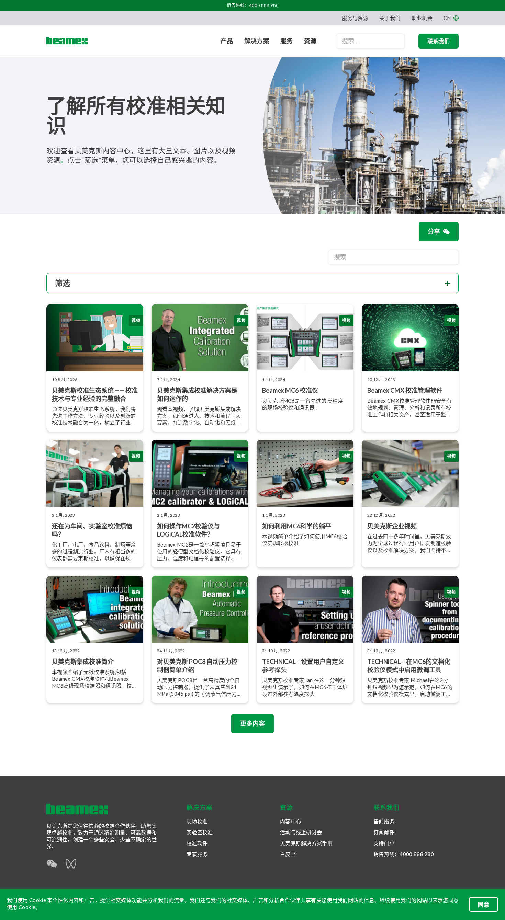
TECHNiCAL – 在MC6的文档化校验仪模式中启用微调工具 (408, 666)
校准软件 (197, 843)
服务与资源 (355, 18)
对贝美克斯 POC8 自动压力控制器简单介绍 (197, 666)
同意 (483, 904)
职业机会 (422, 18)
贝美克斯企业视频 (392, 526)
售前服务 (383, 821)
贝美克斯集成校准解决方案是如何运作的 (197, 394)
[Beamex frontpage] (67, 41)
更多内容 (252, 723)
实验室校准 (200, 832)
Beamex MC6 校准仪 (290, 390)
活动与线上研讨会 (301, 832)
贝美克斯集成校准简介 (83, 661)
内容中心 (290, 821)
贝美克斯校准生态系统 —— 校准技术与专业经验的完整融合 (95, 394)
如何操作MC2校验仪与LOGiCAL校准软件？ (188, 530)
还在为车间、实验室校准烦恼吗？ (92, 530)
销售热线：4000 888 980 (253, 5)
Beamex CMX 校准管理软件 (404, 390)
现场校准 (197, 821)
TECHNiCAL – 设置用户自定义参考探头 (303, 666)
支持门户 (383, 843)
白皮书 (288, 854)
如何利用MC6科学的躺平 (296, 526)
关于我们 (389, 18)
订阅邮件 (383, 832)
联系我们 (438, 41)
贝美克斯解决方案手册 (306, 843)
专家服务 (197, 854)
